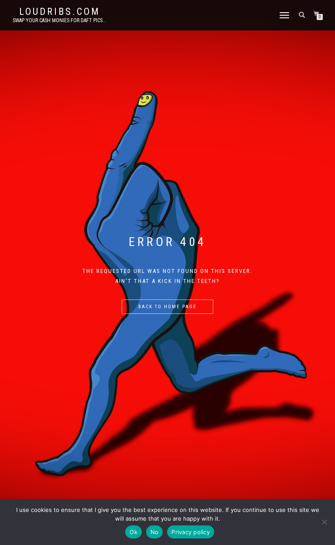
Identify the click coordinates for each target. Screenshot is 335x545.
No (154, 531)
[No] (324, 522)
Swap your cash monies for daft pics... (59, 20)
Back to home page (167, 307)
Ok (133, 531)
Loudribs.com (59, 12)
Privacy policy (190, 531)
